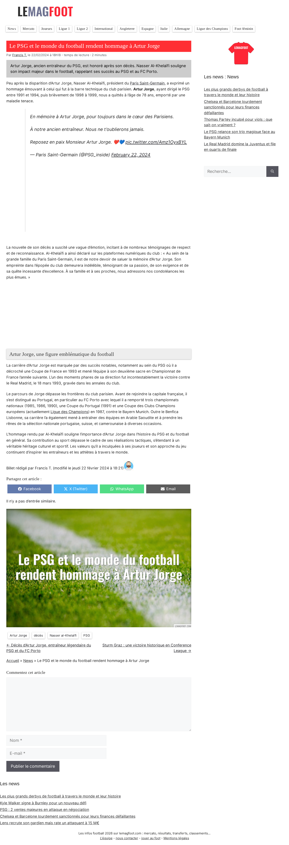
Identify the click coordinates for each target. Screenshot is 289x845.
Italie (164, 29)
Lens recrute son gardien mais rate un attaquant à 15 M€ (49, 823)
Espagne (148, 29)
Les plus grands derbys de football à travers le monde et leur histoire (60, 796)
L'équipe (106, 838)
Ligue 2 (82, 29)
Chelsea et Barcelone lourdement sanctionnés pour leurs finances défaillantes (233, 107)
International (104, 29)
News (12, 29)
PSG (86, 635)
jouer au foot (150, 838)
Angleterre (127, 29)
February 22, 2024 (130, 154)
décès (38, 635)
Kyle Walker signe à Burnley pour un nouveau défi (43, 803)
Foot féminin (244, 29)
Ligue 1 (64, 29)
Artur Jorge (18, 635)
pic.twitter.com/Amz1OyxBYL (156, 142)
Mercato (28, 29)
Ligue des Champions (212, 29)
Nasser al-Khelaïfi (63, 635)
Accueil (12, 660)
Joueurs (46, 29)
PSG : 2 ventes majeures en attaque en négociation (44, 809)
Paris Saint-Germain (147, 83)
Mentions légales (176, 838)
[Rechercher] (272, 171)
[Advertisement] (108, 195)
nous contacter (127, 838)
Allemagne (182, 29)
